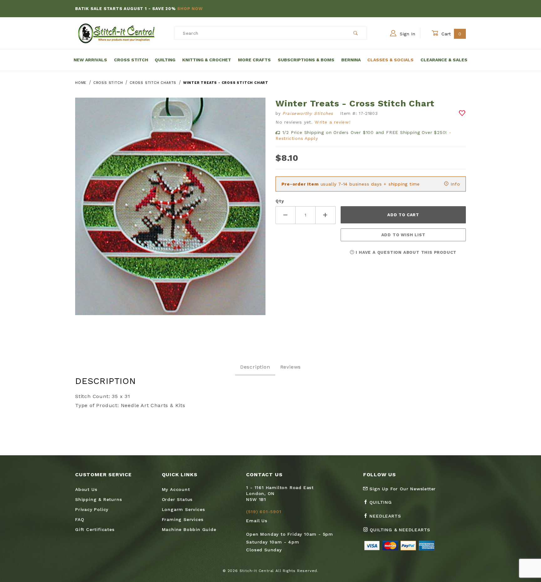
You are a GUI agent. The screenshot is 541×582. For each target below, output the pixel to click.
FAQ (79, 519)
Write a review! (333, 122)
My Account (176, 489)
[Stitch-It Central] (116, 32)
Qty (280, 201)
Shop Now (190, 8)
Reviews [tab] (290, 367)
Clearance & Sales (443, 59)
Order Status (177, 499)
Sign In (406, 33)
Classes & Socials (390, 59)
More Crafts (254, 59)
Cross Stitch (131, 59)
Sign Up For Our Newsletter (402, 488)
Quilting (165, 59)
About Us (86, 489)
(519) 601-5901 (263, 511)
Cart (450, 33)
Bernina (351, 59)
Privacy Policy (91, 509)
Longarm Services (183, 509)
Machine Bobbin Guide (189, 529)
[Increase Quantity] (326, 215)
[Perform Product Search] (356, 33)
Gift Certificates (95, 529)
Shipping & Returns (98, 499)
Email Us (256, 520)
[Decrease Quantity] (286, 215)
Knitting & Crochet (206, 59)
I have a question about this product (405, 252)
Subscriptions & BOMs (306, 59)
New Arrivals (90, 59)
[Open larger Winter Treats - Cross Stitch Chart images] (170, 211)
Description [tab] (255, 367)
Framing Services (183, 519)
